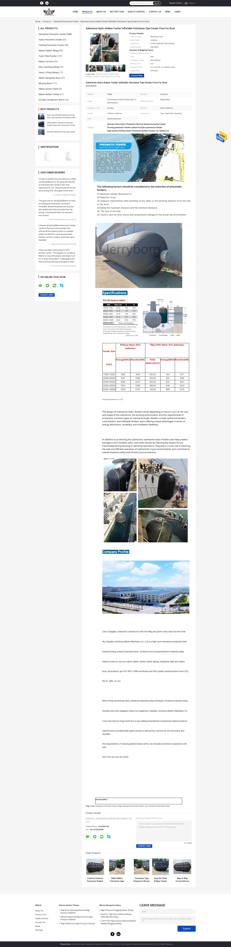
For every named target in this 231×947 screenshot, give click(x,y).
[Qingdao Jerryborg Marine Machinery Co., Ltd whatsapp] (49, 285)
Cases (177, 12)
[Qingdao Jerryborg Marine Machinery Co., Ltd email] (42, 285)
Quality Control (136, 12)
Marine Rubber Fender (49, 94)
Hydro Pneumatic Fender (50, 39)
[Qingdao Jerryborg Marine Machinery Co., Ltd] (50, 12)
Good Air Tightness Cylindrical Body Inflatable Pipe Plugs (116, 915)
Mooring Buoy (45, 83)
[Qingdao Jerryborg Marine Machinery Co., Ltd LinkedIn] (47, 3)
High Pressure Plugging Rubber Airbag (117, 910)
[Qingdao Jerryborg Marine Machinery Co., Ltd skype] (63, 285)
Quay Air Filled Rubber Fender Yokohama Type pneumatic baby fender (160, 879)
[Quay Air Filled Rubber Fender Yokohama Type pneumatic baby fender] (160, 866)
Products (87, 12)
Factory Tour (117, 12)
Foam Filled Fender (48, 56)
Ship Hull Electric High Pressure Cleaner (78, 923)
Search (156, 3)
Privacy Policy (65, 944)
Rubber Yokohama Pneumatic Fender (103, 806)
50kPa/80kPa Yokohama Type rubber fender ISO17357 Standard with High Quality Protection (117, 879)
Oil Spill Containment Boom (51, 100)
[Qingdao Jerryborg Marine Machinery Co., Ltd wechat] (56, 285)
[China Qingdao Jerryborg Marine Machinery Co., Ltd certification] (46, 156)
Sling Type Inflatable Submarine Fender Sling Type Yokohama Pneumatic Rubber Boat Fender (61, 117)
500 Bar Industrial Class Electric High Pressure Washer (77, 918)
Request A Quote (175, 3)
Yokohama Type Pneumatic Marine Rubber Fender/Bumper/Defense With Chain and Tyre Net (142, 879)
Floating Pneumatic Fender (51, 45)
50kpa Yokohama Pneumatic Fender (131, 806)
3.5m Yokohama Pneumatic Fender (157, 806)
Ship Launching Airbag (49, 67)
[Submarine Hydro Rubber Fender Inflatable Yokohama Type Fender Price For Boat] (104, 48)
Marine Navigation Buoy (50, 78)
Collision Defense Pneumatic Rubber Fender (95, 879)
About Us (101, 12)
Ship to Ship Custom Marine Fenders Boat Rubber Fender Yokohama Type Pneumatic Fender (182, 879)
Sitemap (39, 930)
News (167, 12)
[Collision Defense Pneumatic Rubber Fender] (95, 866)
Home (75, 12)
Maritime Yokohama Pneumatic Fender (61, 132)
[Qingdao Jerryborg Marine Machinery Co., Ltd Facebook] (41, 3)
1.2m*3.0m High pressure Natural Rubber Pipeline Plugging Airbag (118, 922)
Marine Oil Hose (46, 61)
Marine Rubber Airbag (49, 50)
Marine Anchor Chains (49, 89)
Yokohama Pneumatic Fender (65, 21)
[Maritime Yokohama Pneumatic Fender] (41, 132)
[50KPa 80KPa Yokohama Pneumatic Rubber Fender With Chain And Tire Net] (41, 124)
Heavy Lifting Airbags (49, 72)
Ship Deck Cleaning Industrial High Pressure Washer (75, 911)
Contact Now (136, 76)
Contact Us (155, 12)
